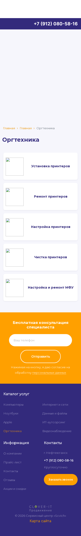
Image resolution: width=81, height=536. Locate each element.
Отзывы (9, 480)
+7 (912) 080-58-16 (56, 23)
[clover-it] (40, 507)
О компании (12, 453)
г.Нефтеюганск (56, 453)
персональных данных (49, 372)
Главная (9, 128)
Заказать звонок (61, 479)
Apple (7, 422)
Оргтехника (12, 431)
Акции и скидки (14, 489)
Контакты (10, 471)
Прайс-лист (12, 462)
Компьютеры (13, 404)
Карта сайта (40, 521)
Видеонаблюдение (57, 431)
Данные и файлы (54, 413)
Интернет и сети (55, 404)
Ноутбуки (10, 413)
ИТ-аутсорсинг (53, 422)
